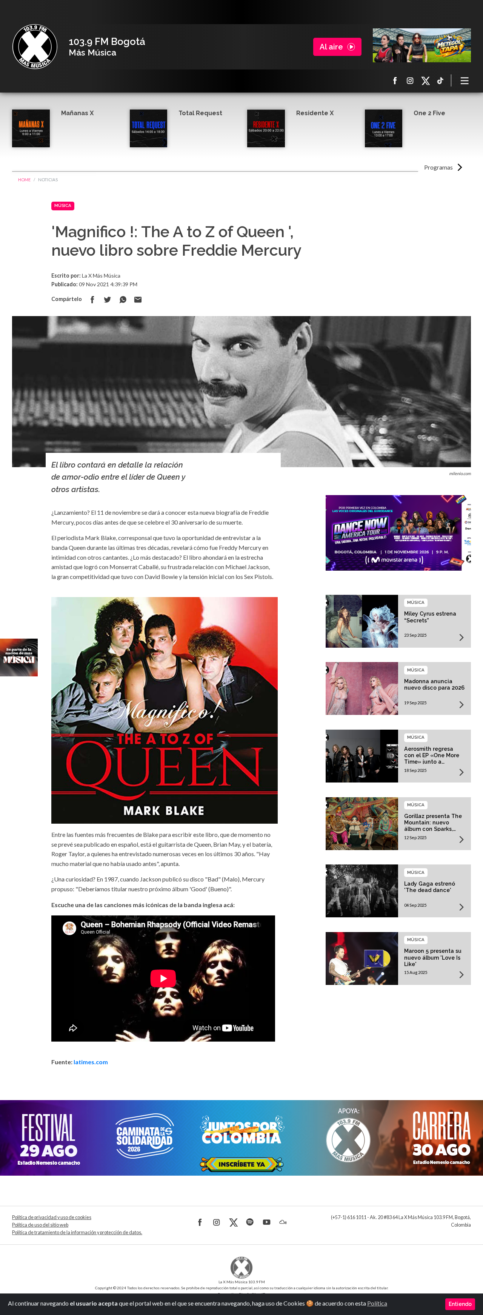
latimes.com (91, 1061)
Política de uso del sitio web (40, 1225)
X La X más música (425, 80)
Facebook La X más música (395, 80)
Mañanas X (77, 113)
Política (377, 1303)
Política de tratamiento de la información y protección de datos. (77, 1232)
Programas (438, 167)
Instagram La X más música (410, 80)
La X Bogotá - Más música (34, 46)
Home (24, 179)
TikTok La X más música (440, 80)
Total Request (200, 113)
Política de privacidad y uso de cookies (51, 1217)
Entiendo (460, 1304)
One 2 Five (429, 113)
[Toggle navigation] (465, 80)
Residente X (315, 113)
